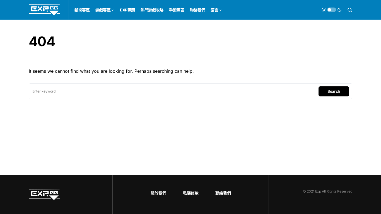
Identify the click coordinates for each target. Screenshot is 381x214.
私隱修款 (191, 193)
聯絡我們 (223, 193)
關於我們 (158, 193)
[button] (332, 9)
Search (333, 91)
